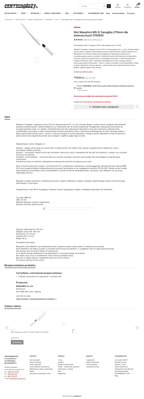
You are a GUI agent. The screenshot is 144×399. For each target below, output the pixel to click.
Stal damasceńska (121, 371)
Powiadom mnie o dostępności (105, 107)
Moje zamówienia (92, 362)
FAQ (59, 371)
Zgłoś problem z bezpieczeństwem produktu (35, 299)
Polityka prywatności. (66, 364)
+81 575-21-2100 (23, 296)
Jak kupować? (35, 360)
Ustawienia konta (92, 367)
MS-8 (57, 19)
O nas (60, 360)
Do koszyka (17, 342)
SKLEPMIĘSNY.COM (122, 373)
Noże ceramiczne (121, 367)
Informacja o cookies (65, 369)
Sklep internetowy (71, 396)
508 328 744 (12, 374)
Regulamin (62, 373)
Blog (116, 376)
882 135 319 (12, 376)
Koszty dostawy (35, 362)
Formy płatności (35, 364)
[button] (109, 6)
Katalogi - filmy (120, 364)
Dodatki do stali (120, 362)
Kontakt (61, 362)
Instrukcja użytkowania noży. (40, 373)
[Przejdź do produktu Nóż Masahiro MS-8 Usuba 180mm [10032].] (39, 319)
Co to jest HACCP (121, 360)
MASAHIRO (48, 19)
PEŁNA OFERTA (20, 19)
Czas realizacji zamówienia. (40, 367)
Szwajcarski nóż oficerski (124, 369)
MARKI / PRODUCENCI (35, 19)
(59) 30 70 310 (13, 372)
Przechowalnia (91, 364)
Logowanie (90, 360)
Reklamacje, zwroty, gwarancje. (41, 369)
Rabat (32, 371)
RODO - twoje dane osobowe (68, 367)
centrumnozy (8, 19)
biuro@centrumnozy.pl (18, 378)
